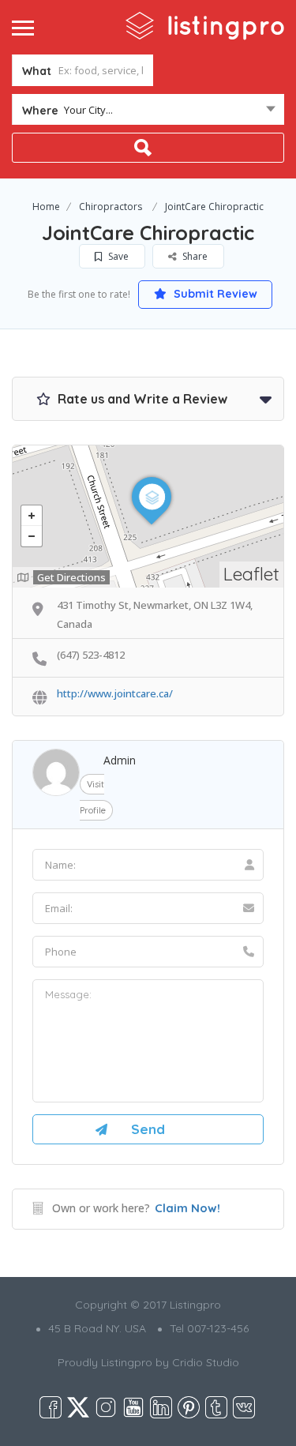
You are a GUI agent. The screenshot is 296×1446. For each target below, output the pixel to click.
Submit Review (213, 294)
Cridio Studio (205, 1362)
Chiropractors (110, 206)
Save (117, 256)
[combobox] (148, 113)
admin (119, 760)
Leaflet (251, 573)
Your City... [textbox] (88, 110)
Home (46, 206)
